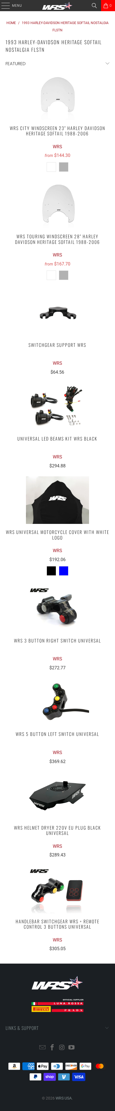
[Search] (94, 5)
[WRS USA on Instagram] (62, 1048)
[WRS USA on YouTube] (72, 1048)
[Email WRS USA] (43, 1048)
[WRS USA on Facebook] (52, 1048)
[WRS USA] (57, 5)
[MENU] (3, 5)
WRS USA (64, 1098)
